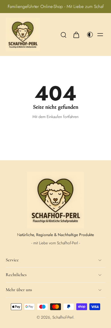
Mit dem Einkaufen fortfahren (55, 116)
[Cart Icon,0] (76, 34)
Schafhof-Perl (62, 317)
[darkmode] (88, 34)
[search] (63, 34)
